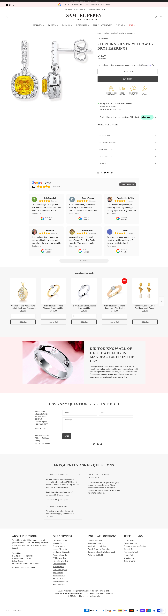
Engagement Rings (60, 540)
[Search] (7, 17)
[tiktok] (13, 4)
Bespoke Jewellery (60, 546)
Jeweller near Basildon (96, 540)
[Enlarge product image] (52, 70)
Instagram (25, 567)
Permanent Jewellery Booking (135, 546)
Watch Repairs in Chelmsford (99, 549)
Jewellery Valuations (60, 581)
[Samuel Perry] (84, 17)
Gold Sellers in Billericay (97, 546)
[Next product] (161, 301)
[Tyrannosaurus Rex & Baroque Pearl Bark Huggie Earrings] (145, 291)
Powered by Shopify (14, 611)
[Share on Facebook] (98, 172)
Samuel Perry (103, 39)
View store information (110, 110)
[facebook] (7, 4)
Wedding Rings (58, 543)
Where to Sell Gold (95, 555)
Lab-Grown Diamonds (61, 552)
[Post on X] (101, 172)
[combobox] (23, 316)
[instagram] (10, 4)
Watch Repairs (58, 567)
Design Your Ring (130, 543)
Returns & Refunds (131, 552)
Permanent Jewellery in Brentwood (101, 552)
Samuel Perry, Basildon (123, 103)
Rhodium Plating (59, 575)
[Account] (156, 17)
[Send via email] (108, 172)
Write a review (128, 184)
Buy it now (127, 79)
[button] (112, 172)
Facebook (15, 567)
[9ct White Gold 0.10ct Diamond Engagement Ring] (84, 291)
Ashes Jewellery (59, 584)
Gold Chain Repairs (60, 570)
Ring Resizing (58, 573)
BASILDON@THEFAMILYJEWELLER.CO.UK (89, 9)
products (106, 33)
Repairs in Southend (96, 543)
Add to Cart (23, 322)
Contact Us (128, 549)
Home (99, 33)
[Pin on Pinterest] (105, 172)
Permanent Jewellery (60, 555)
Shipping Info (129, 558)
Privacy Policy (129, 555)
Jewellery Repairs (59, 564)
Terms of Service (130, 561)
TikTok (33, 567)
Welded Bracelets (59, 558)
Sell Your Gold (58, 578)
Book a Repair (129, 540)
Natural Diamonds (60, 549)
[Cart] (160, 17)
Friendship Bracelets (60, 561)
